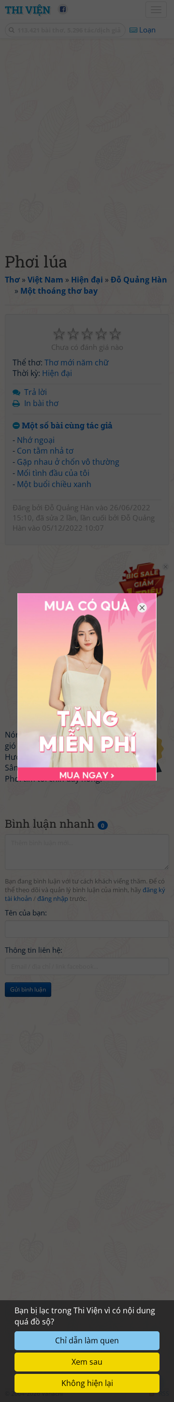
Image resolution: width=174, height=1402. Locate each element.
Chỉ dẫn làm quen (87, 1340)
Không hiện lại (87, 1383)
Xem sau (87, 1361)
